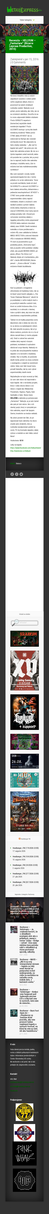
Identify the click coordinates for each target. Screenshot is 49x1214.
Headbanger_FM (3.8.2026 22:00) (25, 865)
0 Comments (19, 62)
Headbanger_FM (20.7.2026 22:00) (26, 882)
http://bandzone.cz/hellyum (20, 451)
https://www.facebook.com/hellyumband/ (25, 448)
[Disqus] (25, 516)
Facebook (17, 474)
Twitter (21, 474)
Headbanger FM (25, 839)
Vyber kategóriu (26, 20)
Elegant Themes (20, 1208)
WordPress (38, 1208)
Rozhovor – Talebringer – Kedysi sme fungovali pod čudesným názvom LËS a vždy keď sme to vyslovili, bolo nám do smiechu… (29, 996)
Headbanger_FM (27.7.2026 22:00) (26, 874)
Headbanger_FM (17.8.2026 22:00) (26, 848)
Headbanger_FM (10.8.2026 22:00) (26, 856)
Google (12, 474)
